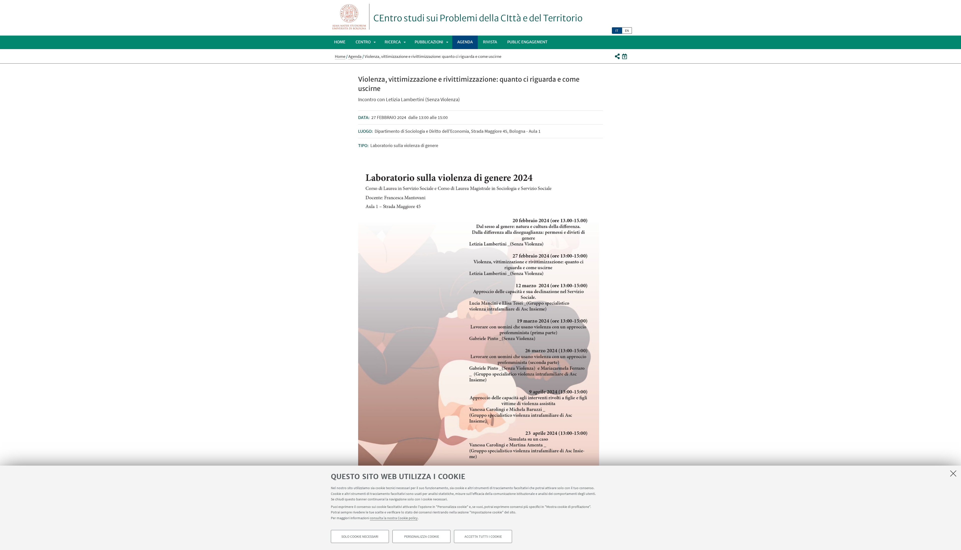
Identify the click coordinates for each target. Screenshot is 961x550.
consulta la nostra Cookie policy (394, 518)
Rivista (490, 42)
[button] (617, 56)
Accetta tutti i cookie (483, 536)
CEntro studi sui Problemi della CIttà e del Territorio (478, 18)
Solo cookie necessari (359, 536)
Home (339, 42)
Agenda (465, 42)
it (616, 30)
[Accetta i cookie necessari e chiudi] (953, 473)
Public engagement (527, 42)
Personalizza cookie (421, 536)
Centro (363, 42)
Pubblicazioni (429, 42)
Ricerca (393, 42)
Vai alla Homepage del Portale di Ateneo (349, 17)
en (627, 30)
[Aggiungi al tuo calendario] (624, 56)
